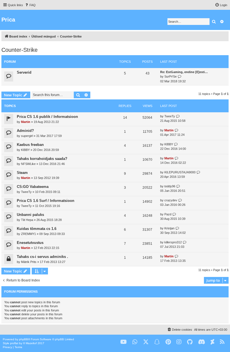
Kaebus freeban (30, 145)
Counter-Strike (19, 50)
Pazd (167, 214)
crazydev (170, 200)
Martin (25, 121)
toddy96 (169, 186)
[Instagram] (179, 342)
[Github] (190, 342)
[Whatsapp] (135, 342)
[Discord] (201, 342)
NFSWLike (28, 163)
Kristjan (169, 228)
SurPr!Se (170, 76)
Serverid (24, 72)
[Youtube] (123, 342)
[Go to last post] (178, 116)
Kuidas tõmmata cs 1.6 (36, 229)
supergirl (27, 135)
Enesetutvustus (30, 243)
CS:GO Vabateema (33, 187)
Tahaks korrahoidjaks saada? (42, 159)
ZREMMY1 (28, 234)
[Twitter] (146, 342)
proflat (14, 343)
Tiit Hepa (27, 220)
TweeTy (169, 116)
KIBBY (25, 149)
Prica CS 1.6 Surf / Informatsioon (45, 201)
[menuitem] (30, 5)
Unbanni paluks (30, 215)
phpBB (23, 339)
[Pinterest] (168, 342)
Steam (22, 173)
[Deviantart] (212, 342)
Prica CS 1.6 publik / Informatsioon (47, 117)
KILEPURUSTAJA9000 (180, 172)
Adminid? (25, 131)
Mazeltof (31, 343)
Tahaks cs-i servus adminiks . (42, 257)
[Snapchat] (157, 342)
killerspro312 (173, 242)
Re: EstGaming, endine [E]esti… (184, 72)
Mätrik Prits (28, 262)
